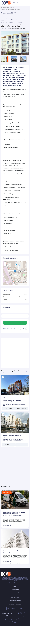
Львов (18, 9)
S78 (4, 398)
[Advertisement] (15, 353)
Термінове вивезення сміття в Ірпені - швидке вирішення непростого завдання (14, 512)
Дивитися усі (14, 563)
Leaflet (21, 284)
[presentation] (4, 43)
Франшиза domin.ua (15, 597)
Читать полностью (7, 525)
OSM (26, 284)
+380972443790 (7, 613)
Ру (17, 2)
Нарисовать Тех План (15, 594)
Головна (3, 9)
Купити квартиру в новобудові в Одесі (12, 550)
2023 (25, 9)
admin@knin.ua (13, 616)
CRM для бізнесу (15, 592)
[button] (15, 271)
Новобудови (11, 9)
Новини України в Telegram (15, 600)
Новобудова (16, 552)
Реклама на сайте (15, 589)
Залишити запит (21, 408)
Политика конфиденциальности (15, 582)
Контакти (15, 586)
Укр (14, 2)
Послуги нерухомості (17, 515)
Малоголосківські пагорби (12, 435)
